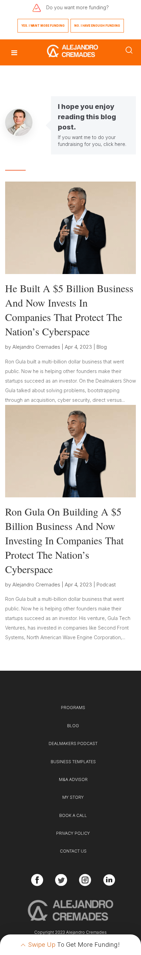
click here (114, 144)
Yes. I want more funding (43, 25)
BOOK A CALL (73, 815)
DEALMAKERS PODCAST (73, 743)
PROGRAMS (73, 707)
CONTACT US (73, 851)
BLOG (73, 725)
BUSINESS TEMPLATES (73, 761)
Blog (102, 347)
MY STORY (73, 797)
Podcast (106, 584)
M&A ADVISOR (73, 779)
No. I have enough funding (97, 25)
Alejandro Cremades (36, 347)
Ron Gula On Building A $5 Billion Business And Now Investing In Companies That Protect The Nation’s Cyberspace (64, 540)
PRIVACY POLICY (73, 833)
